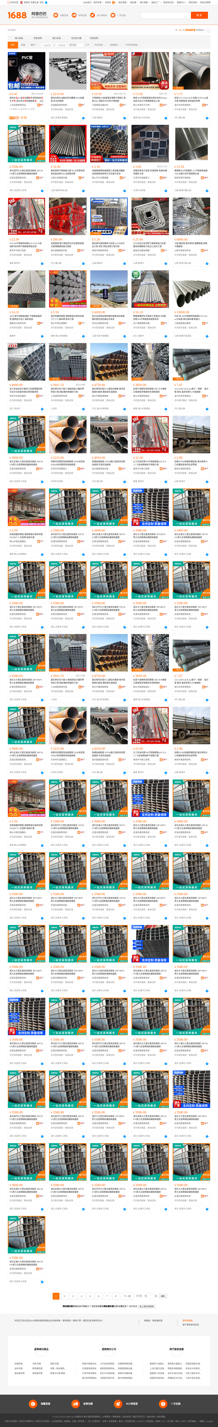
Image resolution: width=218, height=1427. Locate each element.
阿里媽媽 (112, 1421)
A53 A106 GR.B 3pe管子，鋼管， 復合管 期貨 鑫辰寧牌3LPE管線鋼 (191, 390)
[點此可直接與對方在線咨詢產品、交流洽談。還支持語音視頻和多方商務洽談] (83, 118)
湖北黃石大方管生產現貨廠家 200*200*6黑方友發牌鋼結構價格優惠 (149, 1045)
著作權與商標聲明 (92, 1417)
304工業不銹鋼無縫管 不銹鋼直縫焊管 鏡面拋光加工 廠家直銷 (26, 317)
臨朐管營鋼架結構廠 (109, 1368)
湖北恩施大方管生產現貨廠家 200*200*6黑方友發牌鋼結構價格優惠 (149, 972)
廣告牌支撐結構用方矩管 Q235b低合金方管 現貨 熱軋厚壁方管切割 (108, 245)
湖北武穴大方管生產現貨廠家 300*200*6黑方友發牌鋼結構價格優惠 (67, 1045)
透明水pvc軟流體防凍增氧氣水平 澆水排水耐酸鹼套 (26, 99)
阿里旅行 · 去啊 (99, 1421)
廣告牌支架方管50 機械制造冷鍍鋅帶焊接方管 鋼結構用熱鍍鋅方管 (67, 390)
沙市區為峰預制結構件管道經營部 (115, 1364)
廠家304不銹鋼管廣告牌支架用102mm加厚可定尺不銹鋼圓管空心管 (150, 99)
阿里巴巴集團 (11, 1421)
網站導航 (161, 1417)
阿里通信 (150, 1421)
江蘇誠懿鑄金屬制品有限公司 (183, 323)
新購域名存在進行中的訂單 (180, 1378)
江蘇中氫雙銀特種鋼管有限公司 (60, 178)
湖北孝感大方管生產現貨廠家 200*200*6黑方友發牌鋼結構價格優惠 (149, 1118)
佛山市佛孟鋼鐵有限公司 (60, 323)
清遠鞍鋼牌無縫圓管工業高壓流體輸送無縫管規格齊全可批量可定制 (108, 172)
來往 (177, 1421)
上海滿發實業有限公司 (60, 396)
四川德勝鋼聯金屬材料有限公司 (142, 323)
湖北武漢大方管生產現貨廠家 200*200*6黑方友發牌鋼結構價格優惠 (26, 1190)
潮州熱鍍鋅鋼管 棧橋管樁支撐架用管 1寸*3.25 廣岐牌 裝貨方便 (67, 317)
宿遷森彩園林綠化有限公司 (162, 1378)
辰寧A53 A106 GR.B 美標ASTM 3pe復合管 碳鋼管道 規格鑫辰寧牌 (191, 99)
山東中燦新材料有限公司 (183, 250)
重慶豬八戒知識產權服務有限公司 (165, 1373)
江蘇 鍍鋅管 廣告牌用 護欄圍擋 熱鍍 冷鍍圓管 (190, 245)
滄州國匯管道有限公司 (60, 250)
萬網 (158, 1421)
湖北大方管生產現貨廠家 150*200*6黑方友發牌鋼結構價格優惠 (190, 608)
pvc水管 (31, 109)
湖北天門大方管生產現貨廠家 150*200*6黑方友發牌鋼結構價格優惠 (108, 608)
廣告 (42, 101)
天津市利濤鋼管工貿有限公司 (142, 178)
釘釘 (183, 1421)
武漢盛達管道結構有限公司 (94, 1368)
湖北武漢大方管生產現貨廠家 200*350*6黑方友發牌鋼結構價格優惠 (108, 536)
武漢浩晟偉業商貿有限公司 (19, 178)
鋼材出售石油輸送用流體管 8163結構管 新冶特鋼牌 (67, 99)
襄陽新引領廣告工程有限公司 (163, 1364)
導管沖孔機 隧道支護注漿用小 (63, 1373)
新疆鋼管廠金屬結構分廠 (129, 1368)
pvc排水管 (22, 109)
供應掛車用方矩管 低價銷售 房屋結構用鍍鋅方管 (150, 172)
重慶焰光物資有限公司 (19, 323)
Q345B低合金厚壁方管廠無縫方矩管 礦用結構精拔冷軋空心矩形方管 (149, 245)
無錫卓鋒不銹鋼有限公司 (183, 178)
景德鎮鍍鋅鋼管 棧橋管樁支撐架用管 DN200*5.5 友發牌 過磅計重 (26, 536)
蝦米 (121, 1421)
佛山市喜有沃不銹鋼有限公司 (142, 105)
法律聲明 (106, 1417)
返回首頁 (133, 1306)
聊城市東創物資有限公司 (101, 250)
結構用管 (18, 1364)
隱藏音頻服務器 (175, 1368)
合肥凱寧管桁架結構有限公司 (113, 1378)
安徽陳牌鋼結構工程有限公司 (131, 1364)
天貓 (74, 1421)
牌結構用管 (157, 1321)
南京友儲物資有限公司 (101, 323)
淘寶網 (67, 1421)
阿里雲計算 (130, 1421)
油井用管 (18, 1368)
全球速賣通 (57, 1421)
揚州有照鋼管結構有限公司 (94, 1378)
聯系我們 (151, 1417)
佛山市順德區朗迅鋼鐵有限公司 (142, 396)
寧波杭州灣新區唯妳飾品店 (197, 1368)
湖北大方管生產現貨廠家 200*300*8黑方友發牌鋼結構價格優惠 (26, 608)
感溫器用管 (19, 1373)
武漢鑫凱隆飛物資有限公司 (60, 105)
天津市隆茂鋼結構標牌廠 (93, 1373)
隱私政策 (127, 1417)
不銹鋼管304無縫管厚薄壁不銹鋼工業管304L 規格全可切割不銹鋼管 (109, 99)
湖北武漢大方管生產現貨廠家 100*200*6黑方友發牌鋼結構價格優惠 (191, 536)
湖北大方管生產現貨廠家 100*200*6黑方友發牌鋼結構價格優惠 (149, 536)
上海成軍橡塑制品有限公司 (19, 105)
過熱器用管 (37, 1373)
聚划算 (81, 1421)
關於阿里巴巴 (139, 1417)
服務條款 (116, 1417)
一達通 (201, 1421)
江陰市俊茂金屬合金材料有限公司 (200, 1378)
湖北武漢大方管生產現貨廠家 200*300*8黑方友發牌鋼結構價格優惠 (26, 463)
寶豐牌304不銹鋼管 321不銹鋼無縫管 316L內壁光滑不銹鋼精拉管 (191, 172)
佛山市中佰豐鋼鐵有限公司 (101, 178)
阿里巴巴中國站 (42, 1421)
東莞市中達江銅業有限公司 (19, 250)
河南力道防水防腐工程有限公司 (199, 1373)
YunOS (140, 1421)
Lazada (209, 1421)
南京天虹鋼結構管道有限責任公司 (115, 1373)
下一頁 (127, 1296)
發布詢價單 (188, 1321)
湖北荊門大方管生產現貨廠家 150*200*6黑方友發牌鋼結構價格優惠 (67, 536)
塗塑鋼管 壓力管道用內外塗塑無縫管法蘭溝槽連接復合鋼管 (67, 245)
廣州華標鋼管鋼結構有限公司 (131, 1378)
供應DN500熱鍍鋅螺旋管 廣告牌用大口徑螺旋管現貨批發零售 (191, 463)
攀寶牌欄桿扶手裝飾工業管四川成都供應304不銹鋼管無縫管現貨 (149, 317)
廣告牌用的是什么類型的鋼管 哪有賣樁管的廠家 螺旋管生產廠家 (108, 390)
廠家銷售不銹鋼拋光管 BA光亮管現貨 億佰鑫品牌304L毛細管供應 (68, 172)
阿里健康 (192, 1421)
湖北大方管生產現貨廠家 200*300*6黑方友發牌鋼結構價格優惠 (26, 681)
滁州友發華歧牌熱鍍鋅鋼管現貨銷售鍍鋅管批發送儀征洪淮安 (108, 317)
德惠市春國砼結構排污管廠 (94, 1364)
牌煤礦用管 (37, 1368)
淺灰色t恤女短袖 (175, 1373)
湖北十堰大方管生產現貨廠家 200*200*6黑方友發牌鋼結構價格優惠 (191, 1045)
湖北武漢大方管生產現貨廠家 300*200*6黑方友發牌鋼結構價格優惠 (67, 1190)
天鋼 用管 (36, 1364)
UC (163, 1421)
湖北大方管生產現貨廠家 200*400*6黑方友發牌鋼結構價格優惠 (149, 608)
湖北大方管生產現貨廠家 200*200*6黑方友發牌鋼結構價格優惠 (190, 972)
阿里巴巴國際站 (26, 1421)
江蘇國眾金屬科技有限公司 (101, 105)
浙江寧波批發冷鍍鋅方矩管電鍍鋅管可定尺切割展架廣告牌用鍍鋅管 (26, 390)
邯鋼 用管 (54, 1364)
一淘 (88, 1421)
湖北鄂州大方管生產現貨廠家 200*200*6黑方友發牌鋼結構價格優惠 (26, 1045)
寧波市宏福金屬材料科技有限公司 (19, 396)
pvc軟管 (13, 109)
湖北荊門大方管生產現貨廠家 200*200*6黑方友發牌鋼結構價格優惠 (26, 172)
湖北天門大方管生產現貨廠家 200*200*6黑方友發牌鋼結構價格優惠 (108, 1190)
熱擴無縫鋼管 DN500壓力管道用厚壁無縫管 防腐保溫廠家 (108, 463)
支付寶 (170, 1421)
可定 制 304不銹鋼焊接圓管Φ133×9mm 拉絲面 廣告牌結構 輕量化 (190, 317)
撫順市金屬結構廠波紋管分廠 (131, 1373)
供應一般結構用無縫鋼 (60, 1368)
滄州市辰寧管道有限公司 (183, 105)
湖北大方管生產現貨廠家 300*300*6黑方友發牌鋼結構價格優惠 (67, 608)
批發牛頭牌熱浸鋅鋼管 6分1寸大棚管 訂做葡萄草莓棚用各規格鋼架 (149, 390)
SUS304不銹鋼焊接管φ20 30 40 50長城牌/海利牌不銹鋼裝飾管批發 (26, 245)
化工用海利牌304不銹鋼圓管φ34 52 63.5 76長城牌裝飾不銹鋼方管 (149, 463)
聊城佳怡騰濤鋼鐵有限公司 (142, 250)
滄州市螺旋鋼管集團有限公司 (101, 396)
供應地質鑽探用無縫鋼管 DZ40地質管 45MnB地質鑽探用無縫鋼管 (68, 463)
